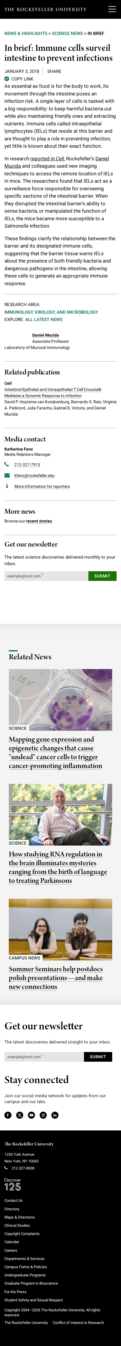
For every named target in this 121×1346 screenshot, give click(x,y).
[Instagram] (43, 1115)
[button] (18, 78)
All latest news (44, 319)
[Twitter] (20, 1115)
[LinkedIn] (54, 1115)
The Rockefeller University (28, 1144)
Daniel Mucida (45, 335)
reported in (47, 159)
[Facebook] (7, 1115)
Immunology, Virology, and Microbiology (51, 312)
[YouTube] (31, 1115)
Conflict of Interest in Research (78, 1322)
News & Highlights (25, 33)
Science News (67, 33)
